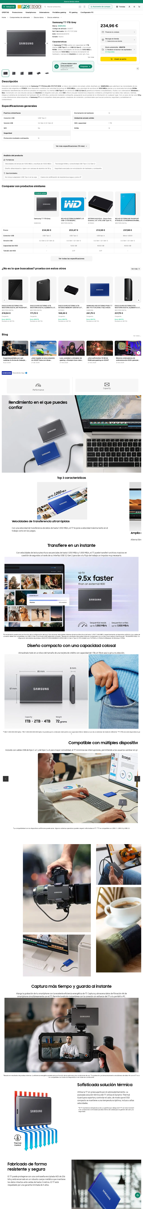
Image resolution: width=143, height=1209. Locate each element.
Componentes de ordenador (20, 17)
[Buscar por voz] (84, 7)
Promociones (17, 12)
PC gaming (73, 12)
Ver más (91, 57)
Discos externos (53, 17)
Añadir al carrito (120, 59)
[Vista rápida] (37, 214)
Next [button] (137, 769)
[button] (26, 43)
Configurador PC (87, 12)
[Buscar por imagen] (80, 7)
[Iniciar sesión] (129, 7)
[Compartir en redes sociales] (137, 68)
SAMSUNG (62, 26)
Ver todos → (137, 336)
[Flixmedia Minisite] (71, 373)
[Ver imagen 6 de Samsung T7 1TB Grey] (47, 73)
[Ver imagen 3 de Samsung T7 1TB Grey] (22, 73)
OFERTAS (5, 12)
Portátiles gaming (59, 12)
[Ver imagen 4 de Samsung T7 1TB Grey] (30, 73)
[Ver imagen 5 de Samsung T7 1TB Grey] (38, 73)
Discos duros (39, 17)
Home (4, 17)
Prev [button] (5, 769)
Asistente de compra (101, 6)
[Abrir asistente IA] (137, 1195)
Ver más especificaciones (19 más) (70, 146)
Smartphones (31, 12)
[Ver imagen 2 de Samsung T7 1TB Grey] (13, 73)
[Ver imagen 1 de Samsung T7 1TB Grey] (5, 73)
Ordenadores (44, 12)
